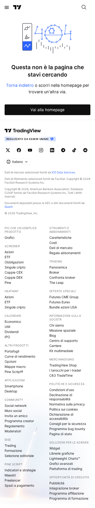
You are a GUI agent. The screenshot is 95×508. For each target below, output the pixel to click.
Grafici (9, 237)
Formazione (13, 451)
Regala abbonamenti (64, 253)
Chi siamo (56, 325)
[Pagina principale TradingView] (17, 7)
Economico (13, 322)
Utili (7, 327)
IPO (7, 337)
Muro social (13, 411)
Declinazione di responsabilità (60, 397)
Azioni (9, 252)
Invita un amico (16, 416)
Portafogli (12, 351)
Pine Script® (14, 372)
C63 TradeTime (61, 375)
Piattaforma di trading (65, 469)
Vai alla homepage (47, 109)
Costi (53, 243)
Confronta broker (62, 277)
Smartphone (14, 386)
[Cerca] (84, 7)
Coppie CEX (14, 272)
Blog (52, 335)
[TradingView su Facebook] (19, 150)
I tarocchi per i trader (65, 370)
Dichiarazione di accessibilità (61, 416)
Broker (54, 272)
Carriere (55, 346)
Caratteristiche (60, 237)
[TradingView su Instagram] (41, 150)
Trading (10, 445)
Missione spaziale (62, 330)
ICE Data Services (63, 172)
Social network (16, 406)
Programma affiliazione (66, 493)
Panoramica (58, 267)
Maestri (10, 475)
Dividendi (12, 332)
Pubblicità (56, 483)
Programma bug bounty (67, 429)
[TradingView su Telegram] (63, 150)
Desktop (11, 391)
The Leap (56, 283)
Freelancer (13, 480)
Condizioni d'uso (61, 390)
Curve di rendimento (20, 356)
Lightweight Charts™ (64, 458)
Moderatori (13, 431)
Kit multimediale (61, 351)
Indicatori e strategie (20, 470)
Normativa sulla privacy (67, 404)
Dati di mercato (60, 248)
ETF (7, 257)
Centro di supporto (63, 341)
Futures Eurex (59, 302)
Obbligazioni (14, 262)
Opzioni (10, 361)
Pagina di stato (60, 434)
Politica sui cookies (63, 409)
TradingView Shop (63, 365)
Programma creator (19, 421)
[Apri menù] (6, 7)
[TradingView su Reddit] (85, 150)
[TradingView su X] (8, 150)
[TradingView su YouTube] (30, 150)
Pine (8, 283)
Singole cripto (15, 267)
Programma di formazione (68, 498)
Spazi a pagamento (19, 485)
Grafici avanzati (61, 464)
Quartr (9, 206)
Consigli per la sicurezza (67, 424)
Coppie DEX (14, 277)
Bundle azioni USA (63, 307)
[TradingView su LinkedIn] (52, 150)
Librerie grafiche (61, 453)
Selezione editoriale (19, 456)
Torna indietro (20, 85)
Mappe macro (15, 367)
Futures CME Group (64, 297)
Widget (54, 448)
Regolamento (14, 426)
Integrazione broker (64, 488)
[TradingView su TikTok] (74, 150)
